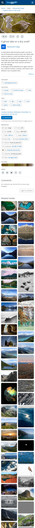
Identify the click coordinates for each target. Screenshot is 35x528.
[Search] (2, 2)
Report (32, 74)
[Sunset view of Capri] (9, 435)
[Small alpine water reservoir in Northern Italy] (9, 364)
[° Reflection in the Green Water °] (9, 284)
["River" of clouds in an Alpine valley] (26, 416)
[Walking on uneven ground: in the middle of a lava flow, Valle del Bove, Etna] (9, 376)
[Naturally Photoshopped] (9, 447)
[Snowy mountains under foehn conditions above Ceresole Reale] (26, 299)
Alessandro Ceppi (18, 8)
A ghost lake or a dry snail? (12, 10)
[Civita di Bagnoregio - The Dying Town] (9, 423)
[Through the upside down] (9, 502)
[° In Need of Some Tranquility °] (26, 216)
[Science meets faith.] (9, 341)
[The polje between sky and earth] (26, 458)
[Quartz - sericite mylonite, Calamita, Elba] (26, 399)
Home (3, 8)
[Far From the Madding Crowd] (26, 318)
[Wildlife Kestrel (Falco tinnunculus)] (26, 470)
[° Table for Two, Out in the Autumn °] (9, 240)
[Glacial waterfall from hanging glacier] (9, 515)
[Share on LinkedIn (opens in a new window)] (7, 172)
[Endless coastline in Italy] (26, 433)
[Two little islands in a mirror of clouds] (9, 229)
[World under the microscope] (9, 393)
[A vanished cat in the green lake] (9, 206)
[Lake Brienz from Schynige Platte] (26, 336)
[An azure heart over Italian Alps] (26, 205)
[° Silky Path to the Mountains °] (9, 274)
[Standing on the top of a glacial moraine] (26, 507)
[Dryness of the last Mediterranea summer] (26, 250)
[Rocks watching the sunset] (26, 367)
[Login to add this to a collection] (22, 36)
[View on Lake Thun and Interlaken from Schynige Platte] (26, 348)
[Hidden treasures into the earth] (9, 489)
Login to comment (27, 191)
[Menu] (32, 2)
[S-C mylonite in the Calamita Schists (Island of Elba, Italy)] (26, 386)
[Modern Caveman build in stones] (9, 329)
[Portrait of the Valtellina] (26, 263)
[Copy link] (20, 172)
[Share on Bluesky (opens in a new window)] (11, 172)
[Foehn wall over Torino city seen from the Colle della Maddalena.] (9, 295)
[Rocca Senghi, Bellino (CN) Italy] (26, 494)
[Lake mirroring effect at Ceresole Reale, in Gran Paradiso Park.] (26, 233)
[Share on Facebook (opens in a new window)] (3, 172)
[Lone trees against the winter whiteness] (9, 318)
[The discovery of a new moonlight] (26, 445)
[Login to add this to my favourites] (18, 36)
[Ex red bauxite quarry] (9, 477)
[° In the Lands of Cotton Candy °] (9, 264)
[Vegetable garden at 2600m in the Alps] (26, 520)
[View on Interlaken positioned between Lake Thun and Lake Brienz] (9, 353)
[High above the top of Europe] (9, 466)
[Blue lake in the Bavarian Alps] (9, 306)
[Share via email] (16, 172)
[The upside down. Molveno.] (9, 253)
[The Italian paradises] (26, 482)
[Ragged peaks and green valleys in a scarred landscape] (9, 411)
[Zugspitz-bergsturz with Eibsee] (9, 456)
